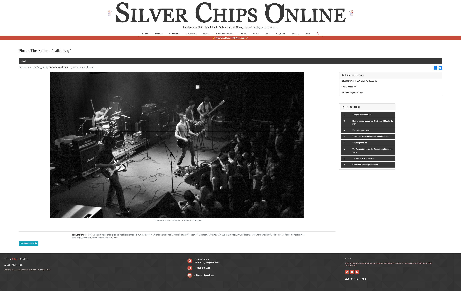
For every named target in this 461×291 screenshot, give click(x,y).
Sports (159, 33)
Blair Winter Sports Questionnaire (365, 165)
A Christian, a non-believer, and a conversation (370, 137)
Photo (295, 33)
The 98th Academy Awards (363, 158)
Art (268, 33)
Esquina (280, 33)
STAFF (357, 279)
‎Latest (23, 61)
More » (115, 238)
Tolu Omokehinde (58, 67)
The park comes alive (360, 130)
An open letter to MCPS (361, 115)
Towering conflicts (359, 143)
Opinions (191, 33)
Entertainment (225, 33)
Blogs (206, 33)
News (243, 33)
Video (256, 33)
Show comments (27, 243)
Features (174, 33)
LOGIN (363, 279)
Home (145, 33)
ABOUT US (349, 279)
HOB (308, 33)
